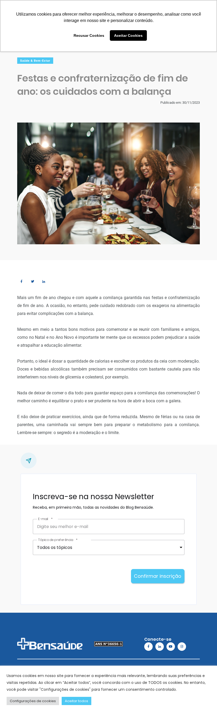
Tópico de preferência (57, 539)
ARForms (59, 593)
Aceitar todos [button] (76, 700)
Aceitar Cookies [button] (128, 35)
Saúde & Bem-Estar (35, 60)
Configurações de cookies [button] (33, 700)
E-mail (45, 519)
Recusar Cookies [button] (89, 35)
